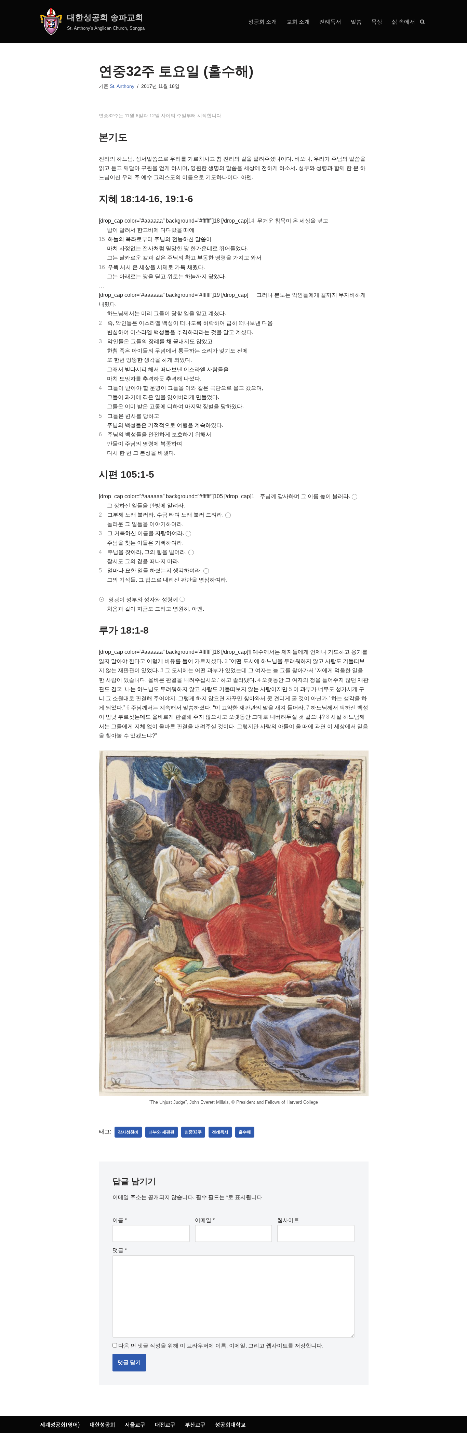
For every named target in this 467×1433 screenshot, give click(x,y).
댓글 (119, 1250)
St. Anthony (122, 86)
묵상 (376, 22)
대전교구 (165, 1424)
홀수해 (245, 1132)
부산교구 (195, 1424)
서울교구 (135, 1424)
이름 (119, 1220)
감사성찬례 (128, 1132)
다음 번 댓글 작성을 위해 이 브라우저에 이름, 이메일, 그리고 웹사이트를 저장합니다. (220, 1346)
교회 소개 (298, 22)
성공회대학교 (230, 1424)
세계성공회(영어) (60, 1424)
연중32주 (193, 1132)
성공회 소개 (262, 22)
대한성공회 (102, 1424)
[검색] (422, 21)
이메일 (205, 1220)
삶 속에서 (403, 22)
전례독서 (330, 22)
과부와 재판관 (161, 1132)
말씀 (356, 22)
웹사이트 (288, 1220)
